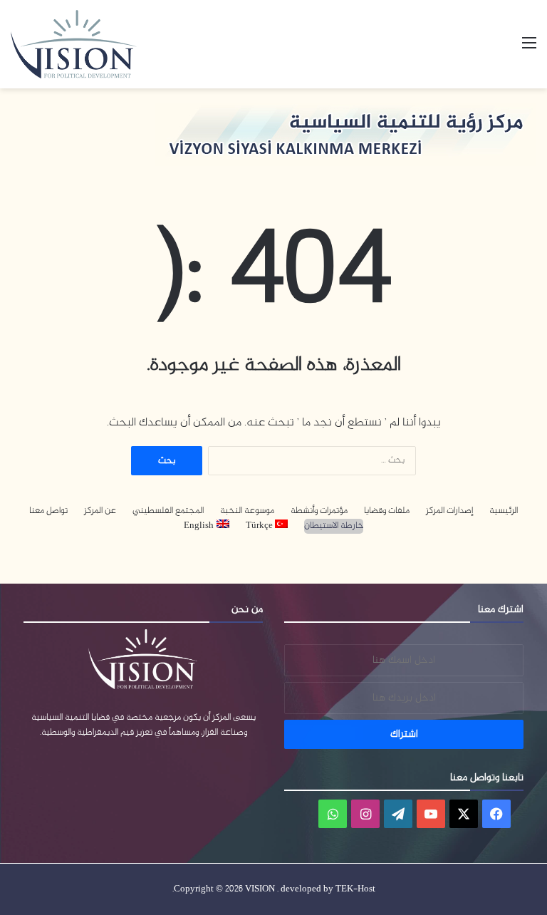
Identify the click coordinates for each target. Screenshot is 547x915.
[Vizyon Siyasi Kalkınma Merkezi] (89, 44)
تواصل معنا (48, 511)
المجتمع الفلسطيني (168, 511)
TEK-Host (355, 889)
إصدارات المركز (449, 511)
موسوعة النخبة (247, 511)
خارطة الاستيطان (333, 526)
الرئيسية (503, 511)
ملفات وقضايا (387, 511)
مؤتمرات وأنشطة (319, 511)
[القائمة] (529, 49)
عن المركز (100, 511)
